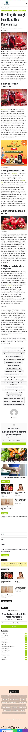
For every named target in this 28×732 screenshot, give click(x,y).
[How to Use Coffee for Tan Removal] (21, 487)
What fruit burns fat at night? (14, 393)
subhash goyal (19, 380)
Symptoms (15, 710)
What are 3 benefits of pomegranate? (14, 390)
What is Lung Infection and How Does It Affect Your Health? (6, 494)
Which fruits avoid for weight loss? (14, 401)
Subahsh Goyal (22, 707)
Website (3, 544)
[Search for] (26, 3)
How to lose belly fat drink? (14, 356)
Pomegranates (4, 109)
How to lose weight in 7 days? (14, 362)
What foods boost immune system (17, 713)
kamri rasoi (9, 380)
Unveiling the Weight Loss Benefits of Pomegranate (14, 383)
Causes (23, 699)
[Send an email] (7, 28)
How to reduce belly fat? (14, 368)
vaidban (22, 710)
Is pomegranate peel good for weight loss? (14, 377)
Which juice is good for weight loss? (14, 404)
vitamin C (9, 122)
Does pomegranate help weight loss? (14, 353)
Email (2, 539)
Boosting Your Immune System (8, 646)
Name (2, 534)
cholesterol (9, 285)
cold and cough (5, 648)
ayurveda (5, 699)
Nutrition (15, 707)
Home (3, 7)
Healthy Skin (4, 640)
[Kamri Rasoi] (6, 3)
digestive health (13, 702)
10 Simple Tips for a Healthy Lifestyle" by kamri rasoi (14, 696)
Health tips (5, 704)
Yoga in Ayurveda (5, 655)
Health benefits (22, 702)
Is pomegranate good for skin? (14, 374)
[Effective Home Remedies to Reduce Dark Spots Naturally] (7, 502)
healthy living (9, 10)
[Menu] (1, 3)
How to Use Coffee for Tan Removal (20, 493)
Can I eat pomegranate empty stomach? (14, 351)
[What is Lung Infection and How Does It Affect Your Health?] (7, 487)
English (5, 731)
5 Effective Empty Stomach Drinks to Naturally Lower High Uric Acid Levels (20, 500)
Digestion (4, 657)
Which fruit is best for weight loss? (14, 398)
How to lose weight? (14, 365)
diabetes (4, 644)
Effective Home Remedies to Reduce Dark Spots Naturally (7, 507)
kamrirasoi (5, 28)
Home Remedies (22, 10)
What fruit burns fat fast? (14, 395)
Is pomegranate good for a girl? (14, 371)
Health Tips (7, 7)
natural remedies (6, 707)
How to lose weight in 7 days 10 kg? (14, 359)
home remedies (14, 704)
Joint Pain (4, 653)
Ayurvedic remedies (14, 699)
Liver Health (4, 659)
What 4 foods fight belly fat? (14, 387)
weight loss (14, 173)
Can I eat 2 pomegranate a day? (14, 348)
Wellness (5, 713)
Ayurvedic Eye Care (6, 650)
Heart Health (15, 10)
